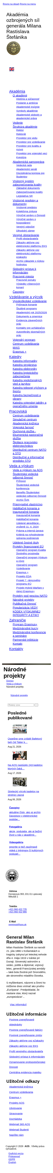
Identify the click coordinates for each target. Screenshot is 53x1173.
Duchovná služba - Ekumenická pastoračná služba (28, 435)
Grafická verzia (15, 1153)
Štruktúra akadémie (25, 126)
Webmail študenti (19, 1129)
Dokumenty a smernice (29, 316)
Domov (10, 681)
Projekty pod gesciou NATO (30, 595)
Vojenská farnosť (23, 427)
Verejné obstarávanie (26, 235)
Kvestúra (21, 157)
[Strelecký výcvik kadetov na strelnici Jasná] (27, 785)
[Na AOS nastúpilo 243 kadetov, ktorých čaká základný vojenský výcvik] (27, 759)
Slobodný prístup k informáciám (27, 1056)
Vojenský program (24, 339)
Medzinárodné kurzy (25, 628)
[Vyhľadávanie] (8, 656)
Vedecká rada (24, 165)
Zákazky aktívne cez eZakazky (26, 1040)
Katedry (15, 357)
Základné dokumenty (28, 188)
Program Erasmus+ (25, 624)
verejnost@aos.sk (17, 924)
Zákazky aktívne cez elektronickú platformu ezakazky (28, 254)
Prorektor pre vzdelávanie (30, 142)
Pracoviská (18, 411)
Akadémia (17, 91)
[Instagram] (9, 63)
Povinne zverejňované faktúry (26, 1030)
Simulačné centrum (25, 419)
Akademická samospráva (28, 161)
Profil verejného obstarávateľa (26, 1051)
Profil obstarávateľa (27, 238)
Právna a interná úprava (29, 530)
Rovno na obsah (11, 4)
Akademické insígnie (28, 106)
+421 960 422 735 (17, 909)
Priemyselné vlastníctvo (27, 504)
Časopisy (18, 291)
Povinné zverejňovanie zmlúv (25, 1035)
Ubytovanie (15, 1108)
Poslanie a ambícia (27, 103)
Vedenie (18, 122)
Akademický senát (26, 169)
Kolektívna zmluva (26, 211)
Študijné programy (26, 308)
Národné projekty (23, 599)
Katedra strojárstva (25, 364)
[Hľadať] (36, 704)
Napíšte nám (16, 1135)
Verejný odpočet (25, 226)
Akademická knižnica (26, 423)
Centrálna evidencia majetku (25, 1072)
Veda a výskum (21, 466)
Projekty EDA (23, 576)
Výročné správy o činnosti (30, 215)
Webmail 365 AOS (19, 1124)
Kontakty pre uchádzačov (30, 327)
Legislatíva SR (24, 196)
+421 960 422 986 (17, 912)
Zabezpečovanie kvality (29, 192)
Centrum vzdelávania (26, 343)
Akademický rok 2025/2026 (31, 312)
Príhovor (21, 481)
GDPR (11, 1159)
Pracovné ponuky (26, 280)
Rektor (20, 130)
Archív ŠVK (22, 500)
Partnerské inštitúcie (25, 639)
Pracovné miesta (23, 276)
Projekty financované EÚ (28, 546)
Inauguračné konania (28, 515)
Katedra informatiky (25, 360)
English (12, 1162)
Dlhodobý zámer (25, 230)
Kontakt (17, 643)
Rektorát (21, 134)
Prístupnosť (14, 1156)
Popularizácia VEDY (25, 607)
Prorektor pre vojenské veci (31, 153)
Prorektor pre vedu (26, 138)
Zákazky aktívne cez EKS (23, 1046)
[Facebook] (9, 60)
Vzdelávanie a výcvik (26, 297)
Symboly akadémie (27, 110)
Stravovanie (16, 1113)
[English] (28, 69)
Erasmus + (19, 351)
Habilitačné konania (27, 519)
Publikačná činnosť (24, 603)
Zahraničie (17, 620)
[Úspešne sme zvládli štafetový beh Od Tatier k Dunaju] (27, 733)
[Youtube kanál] (9, 66)
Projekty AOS (16, 1102)
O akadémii (20, 95)
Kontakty (16, 649)
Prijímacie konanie (26, 304)
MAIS (16, 347)
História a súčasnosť (27, 99)
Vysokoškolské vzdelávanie (30, 301)
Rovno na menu (28, 4)
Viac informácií (18, 1004)
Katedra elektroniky (25, 368)
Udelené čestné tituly (26, 542)
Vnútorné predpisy (26, 207)
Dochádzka (15, 1119)
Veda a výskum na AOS (28, 470)
